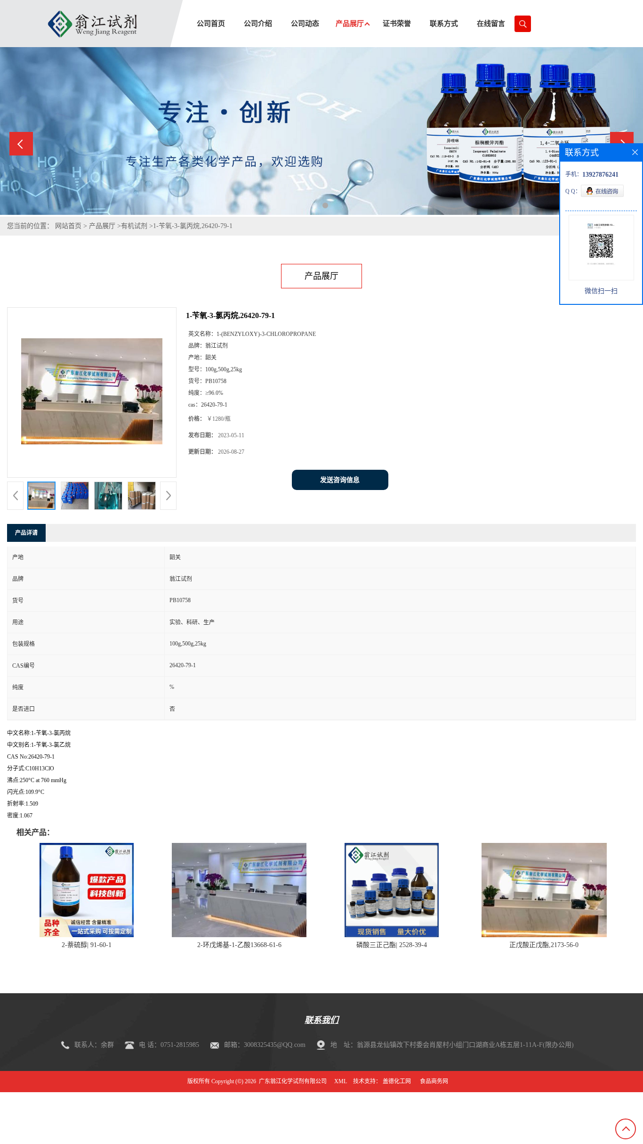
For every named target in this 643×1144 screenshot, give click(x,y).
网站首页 (68, 225)
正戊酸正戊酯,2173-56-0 (544, 944)
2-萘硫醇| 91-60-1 (87, 944)
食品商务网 (434, 1081)
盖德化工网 (397, 1081)
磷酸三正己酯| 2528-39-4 (391, 944)
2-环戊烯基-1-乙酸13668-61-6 (239, 944)
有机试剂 (134, 225)
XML (340, 1081)
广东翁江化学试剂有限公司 (293, 1081)
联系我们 (321, 1020)
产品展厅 (102, 225)
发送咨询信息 (340, 479)
